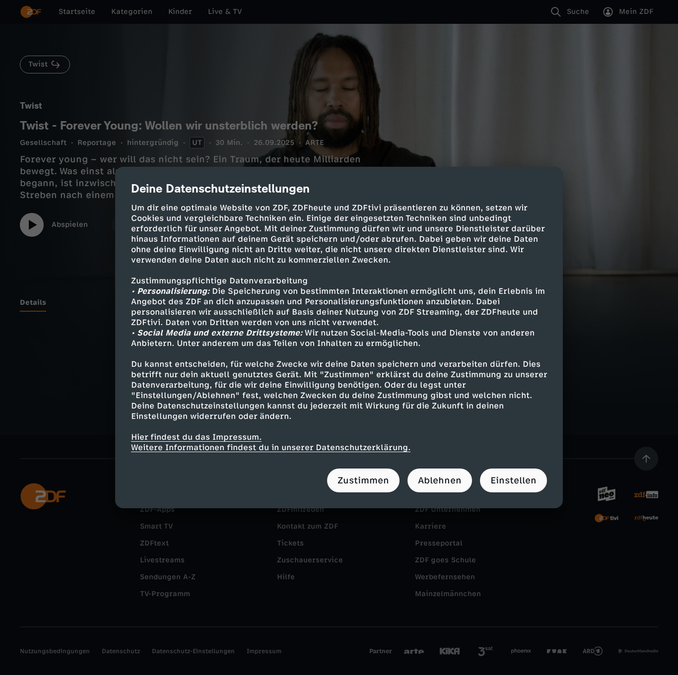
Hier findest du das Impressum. (196, 437)
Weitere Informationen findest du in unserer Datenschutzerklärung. (270, 447)
